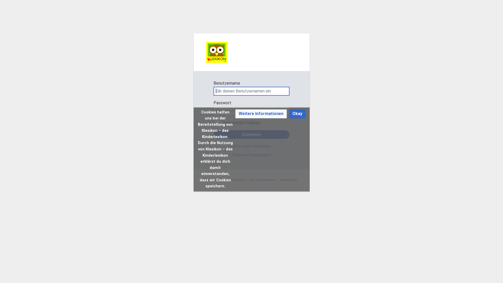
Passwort (222, 102)
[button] (261, 113)
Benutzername (227, 83)
